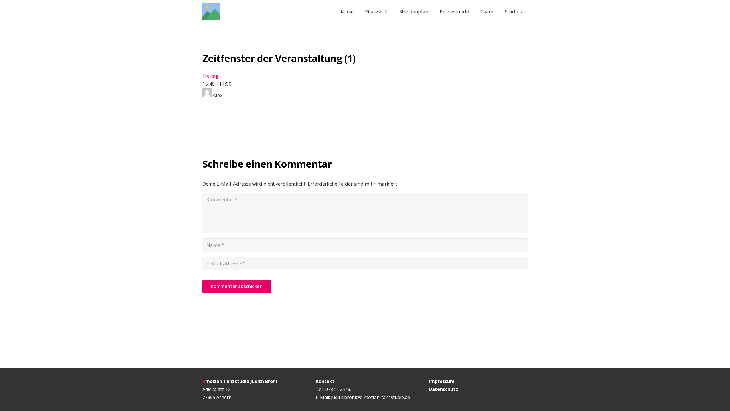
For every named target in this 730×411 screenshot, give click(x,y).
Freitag (210, 75)
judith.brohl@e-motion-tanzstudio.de (370, 397)
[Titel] (211, 11)
